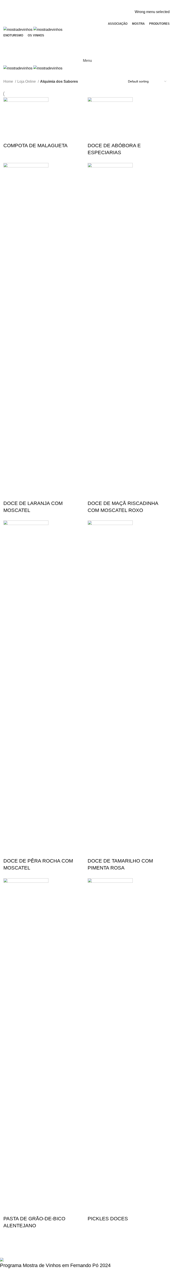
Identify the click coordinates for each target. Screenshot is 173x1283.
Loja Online (27, 81)
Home (8, 81)
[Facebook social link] (76, 6)
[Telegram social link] (97, 6)
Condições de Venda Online (121, 1248)
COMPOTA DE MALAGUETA (35, 145)
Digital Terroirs (51, 1253)
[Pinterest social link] (86, 6)
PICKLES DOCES (108, 1218)
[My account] (86, 42)
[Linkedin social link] (91, 6)
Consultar (13, 1278)
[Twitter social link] (81, 6)
